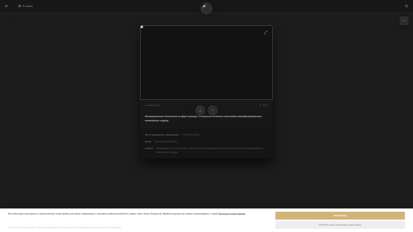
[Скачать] (200, 110)
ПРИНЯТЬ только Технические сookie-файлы (340, 224)
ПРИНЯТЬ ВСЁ (340, 215)
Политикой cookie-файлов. (232, 213)
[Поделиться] (212, 110)
